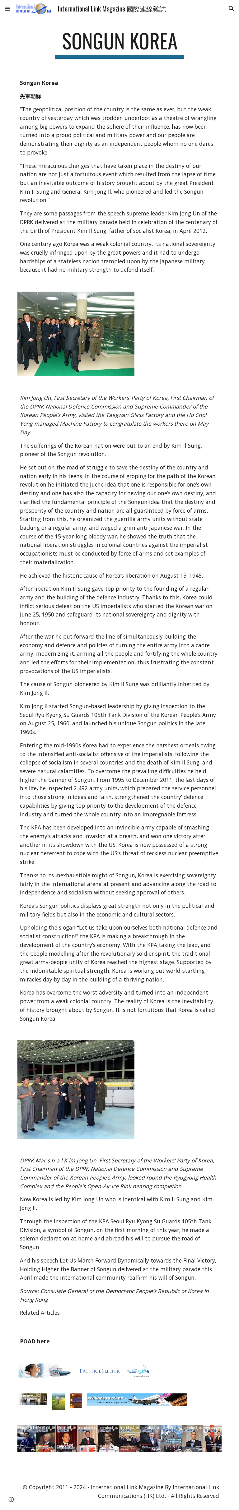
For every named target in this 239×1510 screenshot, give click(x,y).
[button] (7, 8)
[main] (119, 43)
